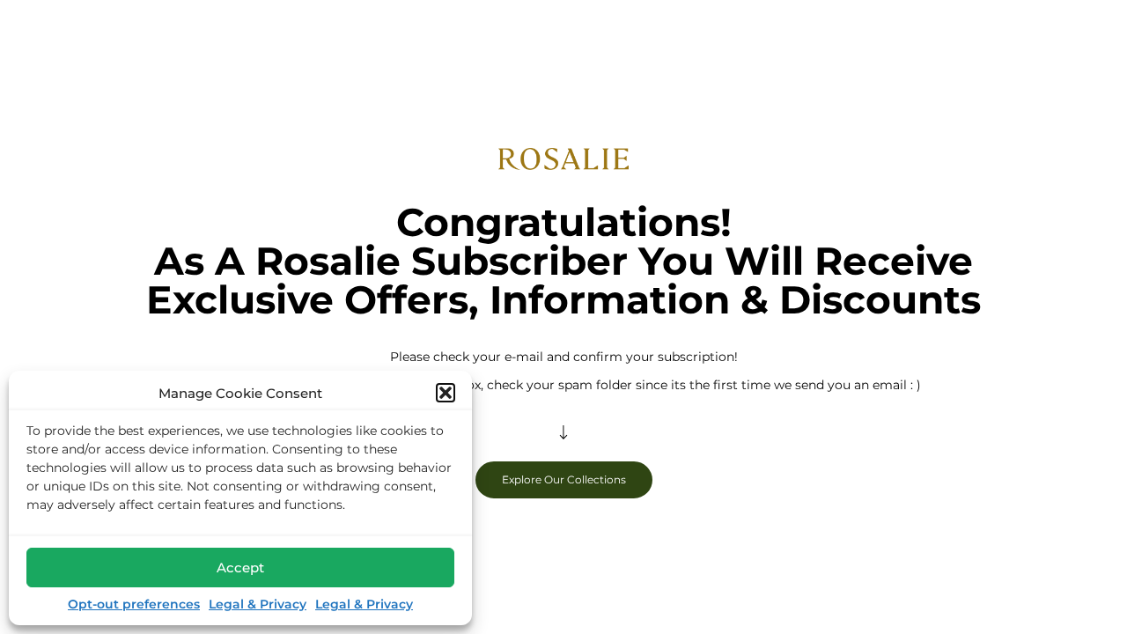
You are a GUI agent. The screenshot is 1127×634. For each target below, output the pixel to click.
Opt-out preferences (134, 604)
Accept (240, 567)
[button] (445, 393)
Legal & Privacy (257, 604)
